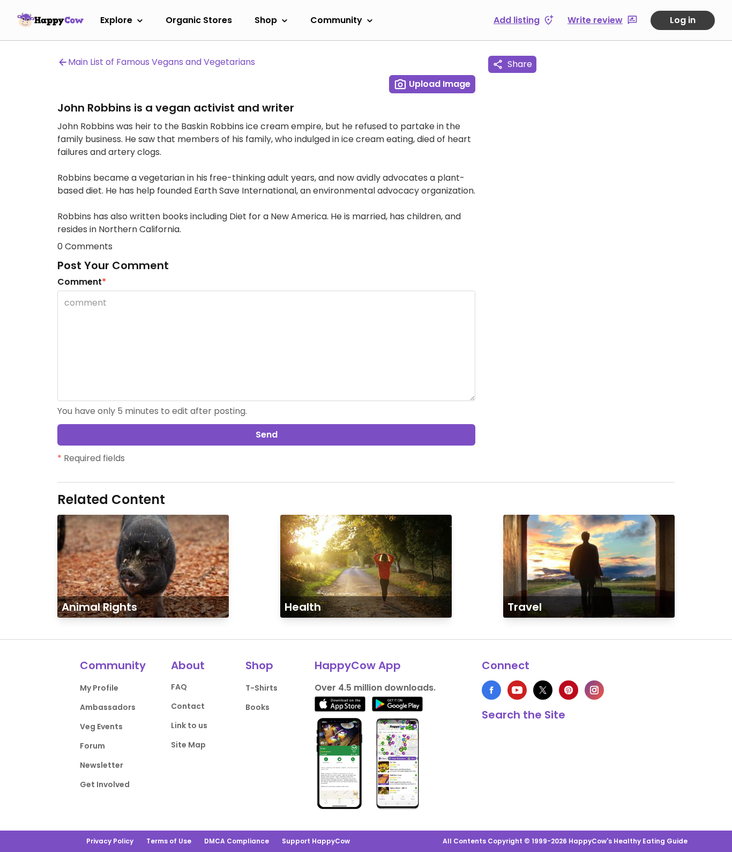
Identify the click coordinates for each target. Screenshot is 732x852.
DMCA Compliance (236, 841)
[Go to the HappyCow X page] (542, 690)
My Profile (99, 688)
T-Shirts (261, 688)
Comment (81, 282)
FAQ (179, 686)
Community (336, 20)
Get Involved (105, 784)
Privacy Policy (109, 841)
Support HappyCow (316, 841)
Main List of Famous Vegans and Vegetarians (161, 62)
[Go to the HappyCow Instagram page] (594, 690)
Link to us (189, 725)
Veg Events (101, 726)
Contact (188, 706)
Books (257, 707)
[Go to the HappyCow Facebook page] (491, 690)
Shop (266, 20)
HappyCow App (358, 665)
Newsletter (101, 765)
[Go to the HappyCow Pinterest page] (568, 690)
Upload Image (438, 84)
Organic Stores (199, 20)
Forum (92, 745)
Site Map (188, 744)
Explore (116, 20)
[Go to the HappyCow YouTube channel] (517, 690)
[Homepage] (50, 19)
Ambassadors (108, 707)
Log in (683, 20)
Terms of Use (168, 841)
